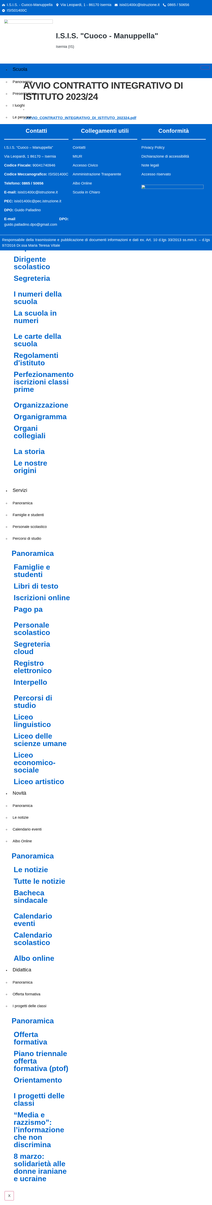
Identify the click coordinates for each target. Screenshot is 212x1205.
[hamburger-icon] (205, 67)
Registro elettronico (33, 667)
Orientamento (38, 1080)
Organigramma (40, 416)
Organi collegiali (30, 432)
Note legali (150, 165)
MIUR (77, 156)
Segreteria (32, 278)
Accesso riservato (156, 174)
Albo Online (22, 841)
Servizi (20, 490)
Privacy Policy (153, 147)
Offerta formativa (26, 994)
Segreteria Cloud (32, 648)
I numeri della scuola (38, 298)
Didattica (22, 969)
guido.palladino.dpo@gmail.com (30, 224)
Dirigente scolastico (32, 263)
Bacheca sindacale (31, 896)
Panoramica (23, 82)
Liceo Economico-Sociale (34, 762)
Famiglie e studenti (28, 515)
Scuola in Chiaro (86, 192)
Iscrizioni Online (42, 597)
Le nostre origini (30, 467)
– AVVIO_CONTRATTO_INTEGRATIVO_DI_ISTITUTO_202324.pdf (79, 118)
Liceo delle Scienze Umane (40, 740)
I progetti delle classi (29, 1006)
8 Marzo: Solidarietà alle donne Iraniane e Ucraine (40, 1167)
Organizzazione (41, 405)
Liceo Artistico (39, 781)
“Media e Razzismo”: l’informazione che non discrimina (39, 1130)
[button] (189, 39)
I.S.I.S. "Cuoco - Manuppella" (107, 35)
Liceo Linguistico (32, 721)
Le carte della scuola (37, 340)
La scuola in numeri (35, 317)
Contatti (79, 147)
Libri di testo (36, 586)
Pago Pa (28, 609)
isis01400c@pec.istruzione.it (37, 201)
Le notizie (21, 817)
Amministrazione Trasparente (97, 174)
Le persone (22, 117)
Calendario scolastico (33, 939)
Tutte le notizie (39, 881)
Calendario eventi (27, 829)
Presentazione (24, 94)
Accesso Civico (85, 165)
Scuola (20, 69)
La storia (29, 451)
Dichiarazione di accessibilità (165, 156)
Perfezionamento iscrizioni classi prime (44, 382)
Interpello (30, 682)
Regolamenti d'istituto (36, 359)
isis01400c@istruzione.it (139, 5)
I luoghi (19, 105)
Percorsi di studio (27, 538)
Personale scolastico (30, 527)
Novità (19, 793)
